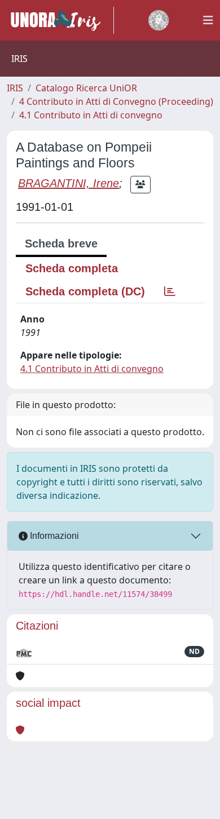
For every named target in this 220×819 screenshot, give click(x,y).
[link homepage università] (158, 20)
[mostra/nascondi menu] (208, 20)
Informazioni (53, 536)
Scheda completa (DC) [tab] (85, 291)
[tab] (170, 291)
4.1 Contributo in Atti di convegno (90, 115)
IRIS (15, 88)
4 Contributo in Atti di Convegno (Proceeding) (116, 101)
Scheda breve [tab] (61, 243)
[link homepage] (60, 20)
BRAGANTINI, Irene (68, 183)
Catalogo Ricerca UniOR (86, 88)
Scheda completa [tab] (71, 268)
